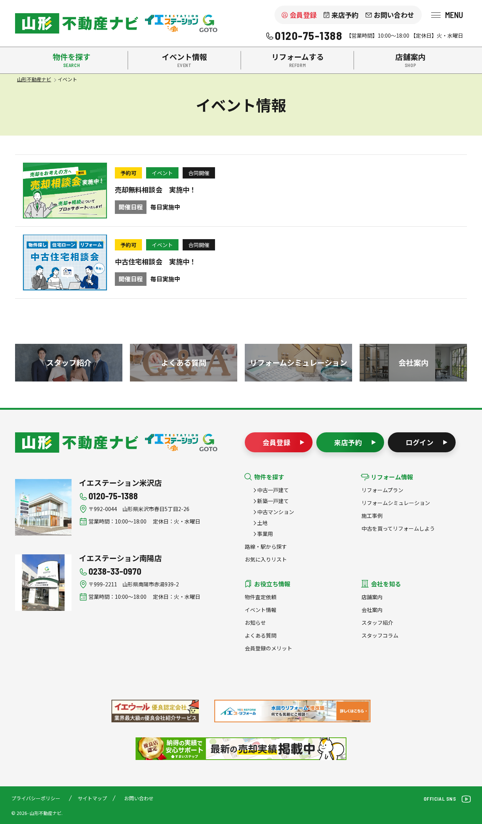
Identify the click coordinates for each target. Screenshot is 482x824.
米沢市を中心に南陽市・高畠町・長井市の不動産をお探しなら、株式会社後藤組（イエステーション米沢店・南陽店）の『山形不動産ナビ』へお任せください (76, 23)
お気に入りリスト (266, 559)
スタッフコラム (380, 635)
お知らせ (255, 622)
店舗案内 (372, 597)
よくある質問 (260, 635)
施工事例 (372, 515)
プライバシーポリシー (35, 798)
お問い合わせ (394, 15)
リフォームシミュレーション (396, 503)
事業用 (265, 533)
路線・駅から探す (266, 546)
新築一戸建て (273, 501)
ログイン (420, 442)
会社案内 (372, 609)
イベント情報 (260, 609)
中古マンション (275, 512)
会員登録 (303, 15)
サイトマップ (92, 798)
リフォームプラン (382, 490)
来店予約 (344, 15)
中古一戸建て (273, 490)
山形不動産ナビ (76, 442)
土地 (262, 522)
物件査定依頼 (260, 597)
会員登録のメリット (268, 648)
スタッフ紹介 (377, 622)
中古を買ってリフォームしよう (398, 528)
